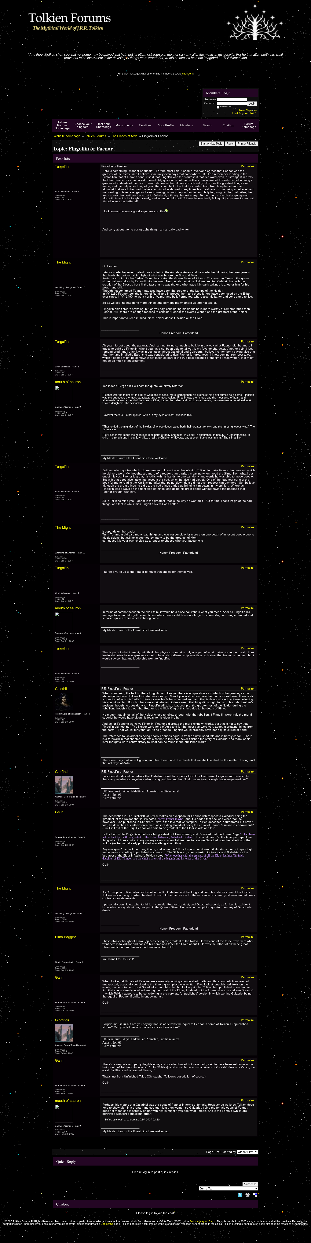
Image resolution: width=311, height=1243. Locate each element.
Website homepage (67, 136)
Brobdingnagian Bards (203, 1221)
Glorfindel (62, 772)
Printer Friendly (247, 143)
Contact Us (107, 1223)
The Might (63, 262)
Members (186, 125)
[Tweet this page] (240, 1194)
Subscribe (250, 1184)
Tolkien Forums (95, 136)
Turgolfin (62, 166)
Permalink (247, 166)
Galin (59, 812)
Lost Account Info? (244, 113)
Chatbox (228, 125)
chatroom (187, 73)
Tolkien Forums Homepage (62, 125)
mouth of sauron (68, 382)
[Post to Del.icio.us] (255, 1194)
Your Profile (166, 125)
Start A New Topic (211, 143)
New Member (248, 110)
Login (252, 103)
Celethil (61, 689)
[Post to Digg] (247, 1194)
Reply (230, 143)
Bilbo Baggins (66, 937)
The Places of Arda (124, 136)
